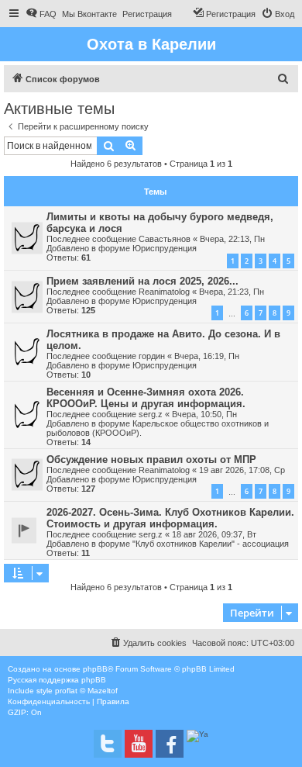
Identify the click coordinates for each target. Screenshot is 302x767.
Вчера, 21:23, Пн (231, 291)
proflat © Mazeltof (86, 690)
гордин (152, 356)
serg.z (151, 414)
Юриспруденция (164, 248)
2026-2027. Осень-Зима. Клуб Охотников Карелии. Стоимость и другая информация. (170, 518)
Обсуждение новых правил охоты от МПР (151, 459)
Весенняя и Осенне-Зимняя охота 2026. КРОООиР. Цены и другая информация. (145, 397)
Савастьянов (164, 239)
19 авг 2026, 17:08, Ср (242, 470)
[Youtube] (139, 744)
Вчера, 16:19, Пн (206, 356)
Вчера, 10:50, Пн (204, 414)
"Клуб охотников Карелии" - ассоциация (210, 543)
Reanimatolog (164, 291)
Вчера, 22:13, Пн (232, 239)
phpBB (95, 669)
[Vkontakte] (108, 744)
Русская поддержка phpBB (57, 679)
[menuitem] (41, 14)
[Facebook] (170, 744)
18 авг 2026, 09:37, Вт (214, 534)
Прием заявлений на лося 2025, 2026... (142, 281)
